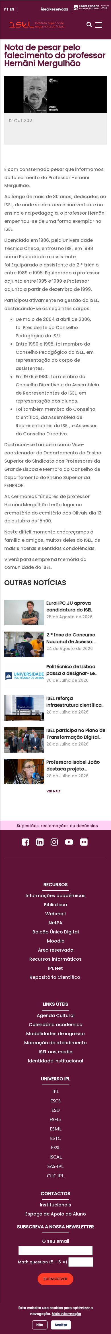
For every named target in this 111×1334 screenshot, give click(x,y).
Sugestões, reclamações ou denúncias (55, 826)
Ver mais (53, 791)
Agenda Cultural (56, 1015)
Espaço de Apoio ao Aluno (55, 1214)
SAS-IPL (55, 1166)
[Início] (37, 19)
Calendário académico (56, 1024)
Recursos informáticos (55, 959)
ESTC (55, 1138)
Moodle (55, 941)
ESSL (55, 1147)
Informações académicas (56, 895)
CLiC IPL (55, 1175)
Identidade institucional (55, 1061)
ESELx (55, 1119)
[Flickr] (84, 842)
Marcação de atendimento (55, 1042)
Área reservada (55, 950)
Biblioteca (55, 904)
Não (39, 1324)
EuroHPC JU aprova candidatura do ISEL (69, 606)
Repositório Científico (55, 977)
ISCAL (56, 1156)
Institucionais (55, 1205)
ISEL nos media (56, 1052)
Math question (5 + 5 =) (42, 1262)
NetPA (55, 923)
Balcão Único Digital (55, 932)
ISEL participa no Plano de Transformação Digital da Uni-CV (75, 737)
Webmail (55, 913)
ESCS (55, 1100)
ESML (55, 1128)
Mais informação (66, 1313)
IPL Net (55, 968)
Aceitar (61, 1324)
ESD (56, 1110)
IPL (55, 1091)
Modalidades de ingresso (55, 1033)
